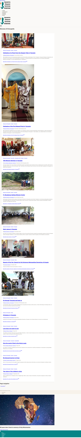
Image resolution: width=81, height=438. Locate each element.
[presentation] (28, 41)
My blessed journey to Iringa (11, 358)
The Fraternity (5, 11)
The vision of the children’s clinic (12, 371)
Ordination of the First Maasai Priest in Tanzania (17, 126)
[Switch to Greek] (3, 10)
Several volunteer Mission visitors (9, 360)
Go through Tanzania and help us (12, 300)
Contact (3, 393)
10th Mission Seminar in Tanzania (12, 160)
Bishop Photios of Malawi (8, 373)
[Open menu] (1, 26)
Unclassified (17, 340)
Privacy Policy (3, 392)
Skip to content (2, 0)
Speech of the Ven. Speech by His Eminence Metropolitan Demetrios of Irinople (26, 262)
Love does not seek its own (11, 328)
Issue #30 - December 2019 (15, 158)
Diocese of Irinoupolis (6, 50)
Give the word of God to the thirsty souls (14, 343)
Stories (12, 50)
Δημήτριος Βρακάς (7, 264)
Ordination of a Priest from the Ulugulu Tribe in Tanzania (19, 53)
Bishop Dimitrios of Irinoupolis (9, 55)
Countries (4, 14)
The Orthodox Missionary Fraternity (10, 345)
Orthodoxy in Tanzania (9, 315)
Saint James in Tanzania (10, 229)
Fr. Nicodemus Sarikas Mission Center (14, 195)
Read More (14, 61)
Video (12, 312)
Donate (3, 15)
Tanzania (15, 50)
